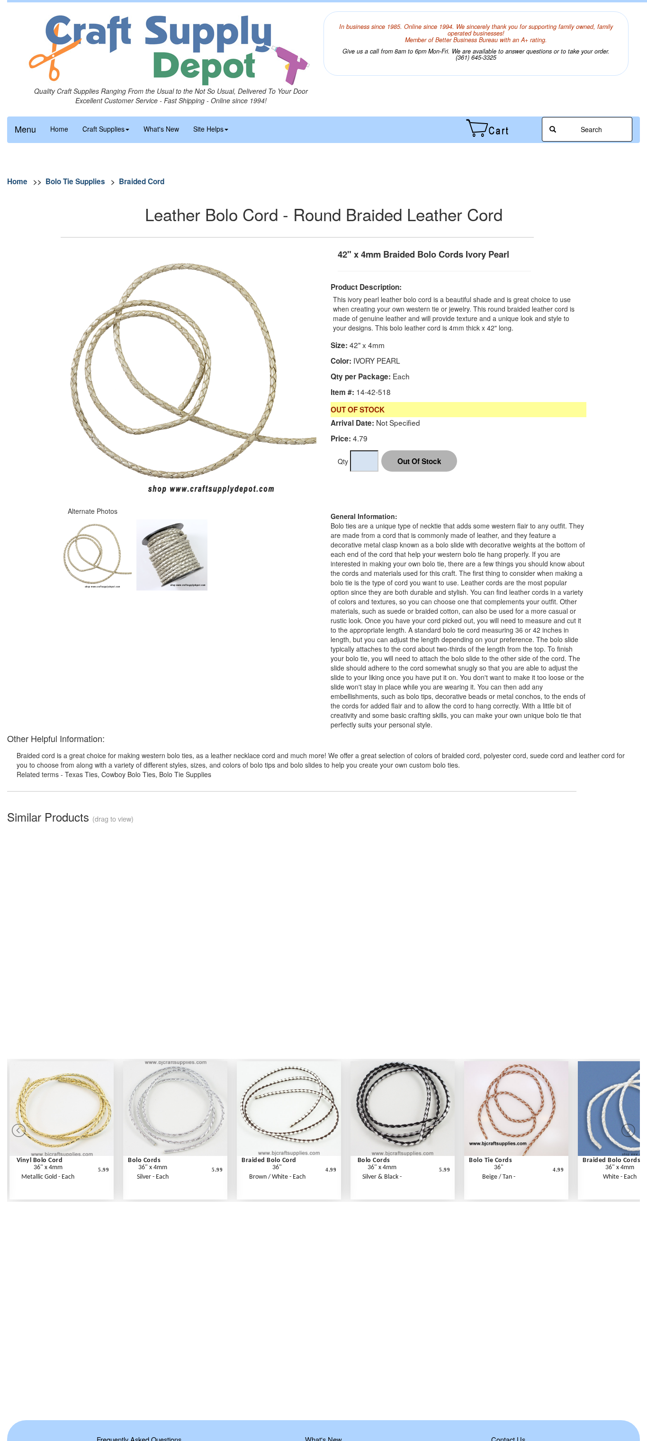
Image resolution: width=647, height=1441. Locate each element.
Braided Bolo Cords (611, 1160)
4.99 (330, 1169)
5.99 (103, 1169)
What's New (161, 129)
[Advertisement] (448, 497)
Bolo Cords (144, 1160)
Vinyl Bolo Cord (40, 1160)
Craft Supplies (103, 129)
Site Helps (208, 129)
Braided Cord (141, 181)
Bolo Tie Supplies (75, 181)
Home (59, 129)
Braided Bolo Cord (269, 1160)
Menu (25, 129)
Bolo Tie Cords (490, 1160)
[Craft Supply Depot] (171, 48)
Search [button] (590, 129)
